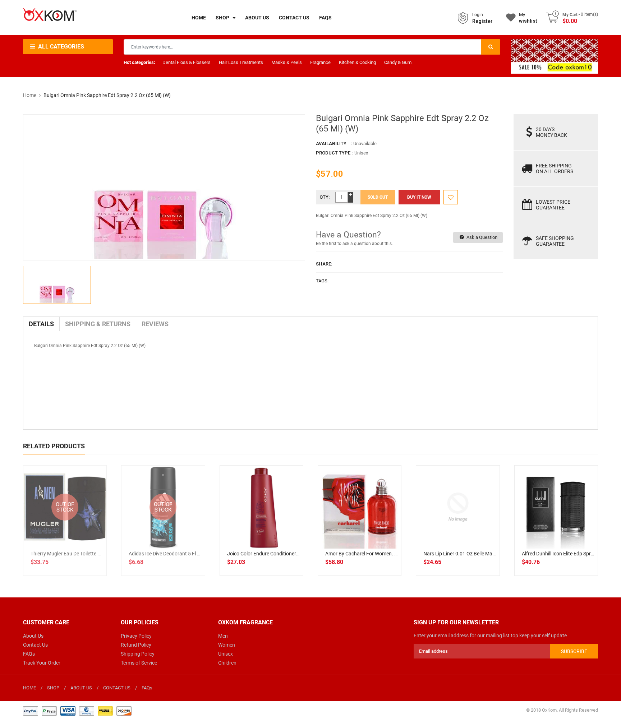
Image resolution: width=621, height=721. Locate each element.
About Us (33, 636)
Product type (333, 153)
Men (223, 636)
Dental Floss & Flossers (186, 62)
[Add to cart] (261, 530)
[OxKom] (77, 710)
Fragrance (320, 62)
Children (227, 663)
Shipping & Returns (97, 324)
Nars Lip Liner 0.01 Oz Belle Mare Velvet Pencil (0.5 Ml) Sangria (492, 553)
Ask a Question (481, 237)
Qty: (324, 197)
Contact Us (35, 645)
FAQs (29, 654)
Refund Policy (136, 645)
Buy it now (419, 197)
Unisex (225, 654)
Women (226, 645)
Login (477, 14)
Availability (331, 143)
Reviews (155, 324)
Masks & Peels (286, 62)
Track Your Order (41, 663)
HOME (29, 687)
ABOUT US (81, 687)
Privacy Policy (136, 636)
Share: (324, 264)
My (528, 18)
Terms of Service (139, 663)
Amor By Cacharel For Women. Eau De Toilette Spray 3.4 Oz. (391, 553)
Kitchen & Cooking (357, 62)
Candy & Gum (397, 62)
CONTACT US (116, 687)
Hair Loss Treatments (241, 62)
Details (41, 324)
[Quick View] (277, 530)
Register (482, 21)
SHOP (53, 687)
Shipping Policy (138, 654)
